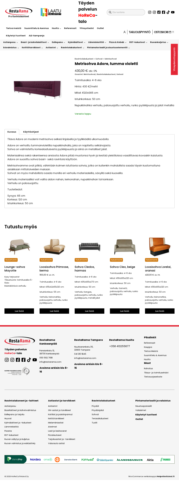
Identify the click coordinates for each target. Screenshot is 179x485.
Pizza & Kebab (116, 42)
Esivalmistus (10, 47)
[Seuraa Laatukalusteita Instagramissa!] (154, 12)
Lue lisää (19, 311)
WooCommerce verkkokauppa (151, 476)
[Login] (124, 32)
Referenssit (70, 28)
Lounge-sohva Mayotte (14, 268)
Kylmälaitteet (75, 42)
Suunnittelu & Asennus (36, 28)
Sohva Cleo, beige (122, 267)
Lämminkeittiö (96, 42)
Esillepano (57, 42)
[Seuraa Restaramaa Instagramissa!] (149, 12)
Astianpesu (9, 42)
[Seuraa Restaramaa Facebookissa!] (159, 12)
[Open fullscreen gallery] (67, 119)
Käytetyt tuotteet (16, 35)
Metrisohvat (111, 58)
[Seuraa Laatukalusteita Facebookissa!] (163, 12)
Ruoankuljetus (158, 42)
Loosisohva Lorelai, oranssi (158, 268)
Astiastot (51, 47)
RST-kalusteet (137, 42)
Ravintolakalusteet (71, 47)
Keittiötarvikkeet (31, 47)
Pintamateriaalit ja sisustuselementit (107, 47)
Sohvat (99, 58)
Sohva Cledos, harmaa (85, 268)
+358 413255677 (119, 346)
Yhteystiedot (87, 28)
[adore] (37, 89)
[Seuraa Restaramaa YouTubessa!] (173, 12)
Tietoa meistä (13, 28)
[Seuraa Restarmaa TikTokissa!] (168, 12)
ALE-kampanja (36, 35)
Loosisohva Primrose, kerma (54, 268)
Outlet (100, 28)
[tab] (37, 119)
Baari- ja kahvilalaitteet (34, 42)
